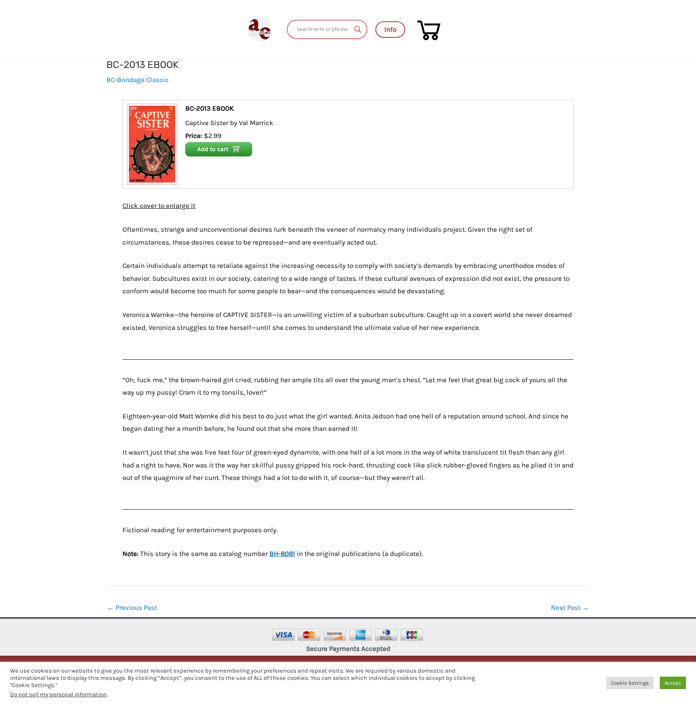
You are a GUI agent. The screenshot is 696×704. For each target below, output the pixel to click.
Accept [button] (673, 683)
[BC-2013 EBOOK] (151, 143)
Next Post (570, 607)
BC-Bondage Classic (137, 80)
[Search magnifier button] (357, 29)
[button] (390, 29)
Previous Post (132, 607)
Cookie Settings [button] (630, 683)
